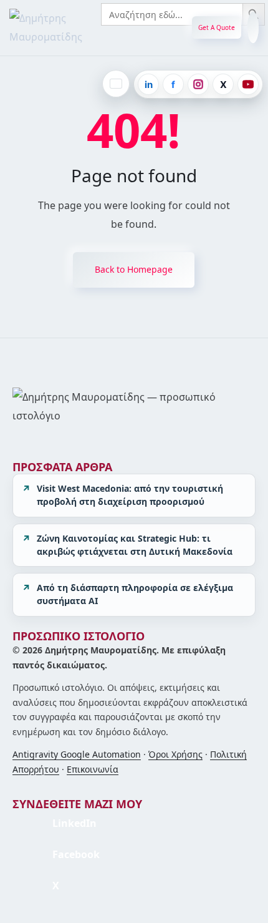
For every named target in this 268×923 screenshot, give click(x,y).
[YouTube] (248, 84)
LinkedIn (74, 823)
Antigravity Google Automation (76, 754)
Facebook (76, 854)
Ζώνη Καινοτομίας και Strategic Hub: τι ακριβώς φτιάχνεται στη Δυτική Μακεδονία (134, 544)
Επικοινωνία (92, 769)
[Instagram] (198, 84)
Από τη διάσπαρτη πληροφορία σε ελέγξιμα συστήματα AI (135, 594)
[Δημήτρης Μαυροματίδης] (68, 28)
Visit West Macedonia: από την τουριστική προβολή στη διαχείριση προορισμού (130, 494)
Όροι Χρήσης (175, 754)
